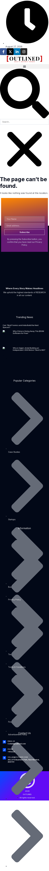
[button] (24, 66)
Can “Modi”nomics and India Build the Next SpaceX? (21, 326)
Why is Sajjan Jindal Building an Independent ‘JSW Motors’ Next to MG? (29, 349)
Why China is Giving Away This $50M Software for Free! (28, 332)
